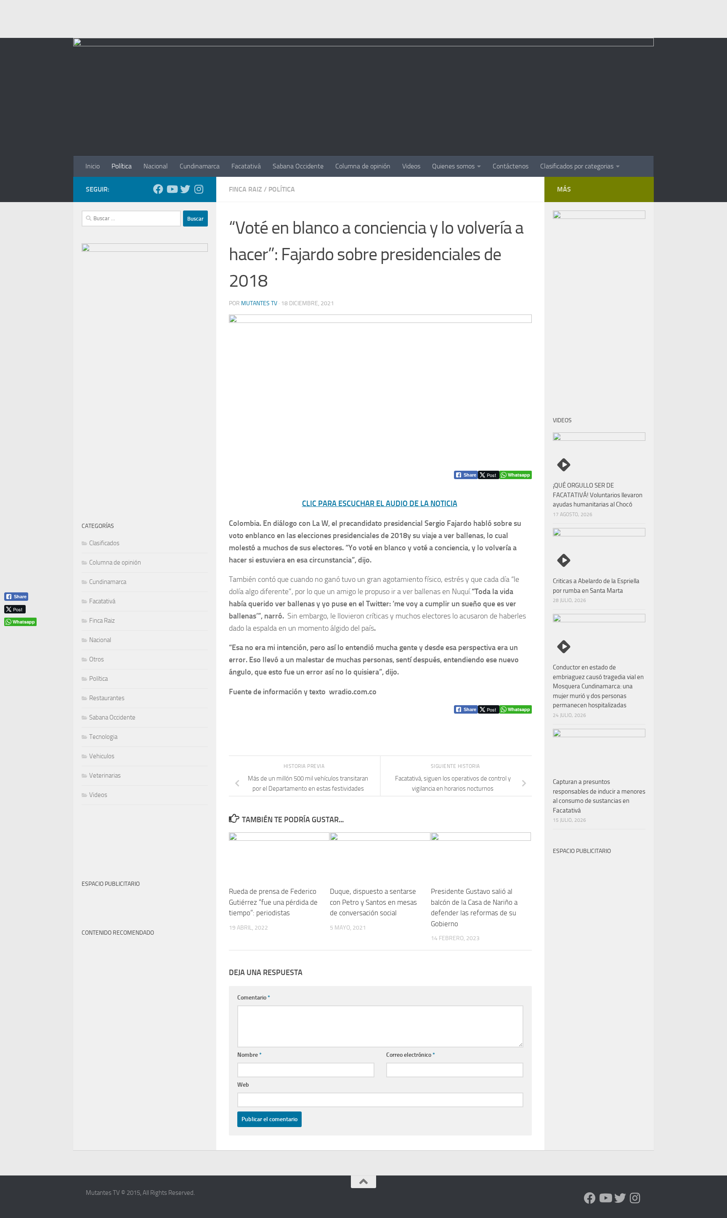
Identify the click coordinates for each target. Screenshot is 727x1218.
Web (243, 1084)
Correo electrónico (410, 1054)
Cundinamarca (200, 166)
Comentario (253, 997)
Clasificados (104, 543)
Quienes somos (453, 166)
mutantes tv (259, 303)
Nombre (249, 1054)
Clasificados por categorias (576, 166)
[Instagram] (199, 189)
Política (121, 166)
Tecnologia (103, 737)
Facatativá (246, 166)
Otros (96, 659)
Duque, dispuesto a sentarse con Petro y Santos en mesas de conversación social (373, 902)
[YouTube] (172, 189)
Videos (411, 166)
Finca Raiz (245, 189)
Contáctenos (510, 166)
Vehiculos (101, 756)
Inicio (92, 166)
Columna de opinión (362, 166)
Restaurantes (107, 698)
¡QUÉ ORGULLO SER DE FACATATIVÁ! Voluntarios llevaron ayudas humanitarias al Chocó (597, 495)
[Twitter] (185, 189)
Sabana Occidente (298, 166)
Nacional (155, 166)
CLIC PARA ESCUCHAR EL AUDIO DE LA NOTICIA (379, 503)
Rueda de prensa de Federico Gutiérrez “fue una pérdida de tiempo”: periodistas (273, 902)
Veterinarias (105, 775)
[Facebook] (158, 189)
